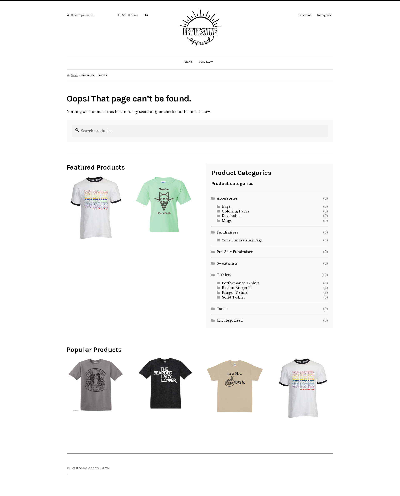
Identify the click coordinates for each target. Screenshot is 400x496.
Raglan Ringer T (236, 288)
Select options (97, 207)
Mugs (227, 221)
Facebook (304, 15)
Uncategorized (230, 320)
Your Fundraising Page (242, 240)
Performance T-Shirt (241, 283)
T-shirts (224, 275)
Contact (206, 62)
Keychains (231, 216)
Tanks (222, 309)
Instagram (324, 15)
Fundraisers (227, 232)
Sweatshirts (227, 263)
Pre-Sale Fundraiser (235, 252)
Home (74, 75)
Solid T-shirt (233, 297)
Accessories (227, 198)
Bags (226, 206)
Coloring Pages (235, 211)
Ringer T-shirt (235, 292)
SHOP (188, 62)
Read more (96, 384)
